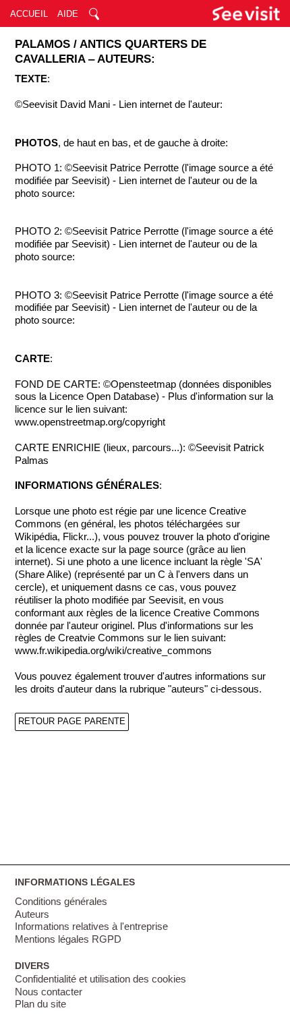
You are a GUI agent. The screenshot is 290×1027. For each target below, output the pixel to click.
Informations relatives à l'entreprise (91, 926)
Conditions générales (61, 901)
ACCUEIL (29, 14)
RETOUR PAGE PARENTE (71, 721)
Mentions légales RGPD (68, 939)
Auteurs (32, 914)
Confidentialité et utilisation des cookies (100, 979)
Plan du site (40, 1004)
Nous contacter (48, 992)
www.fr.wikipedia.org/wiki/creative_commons (113, 650)
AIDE (67, 14)
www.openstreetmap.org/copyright (90, 422)
